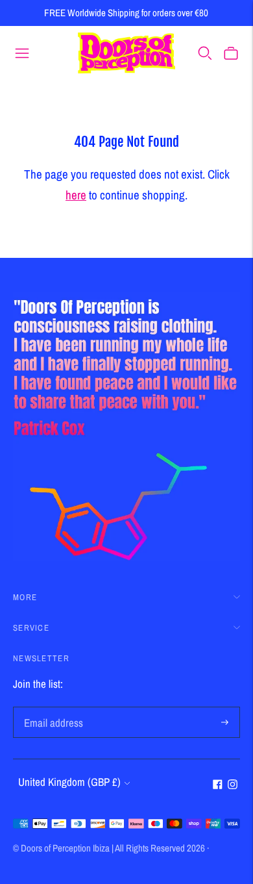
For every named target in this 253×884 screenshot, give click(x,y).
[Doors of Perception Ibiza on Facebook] (218, 784)
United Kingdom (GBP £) (69, 781)
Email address (51, 708)
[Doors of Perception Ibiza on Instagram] (232, 784)
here (76, 194)
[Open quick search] (205, 52)
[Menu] (22, 52)
